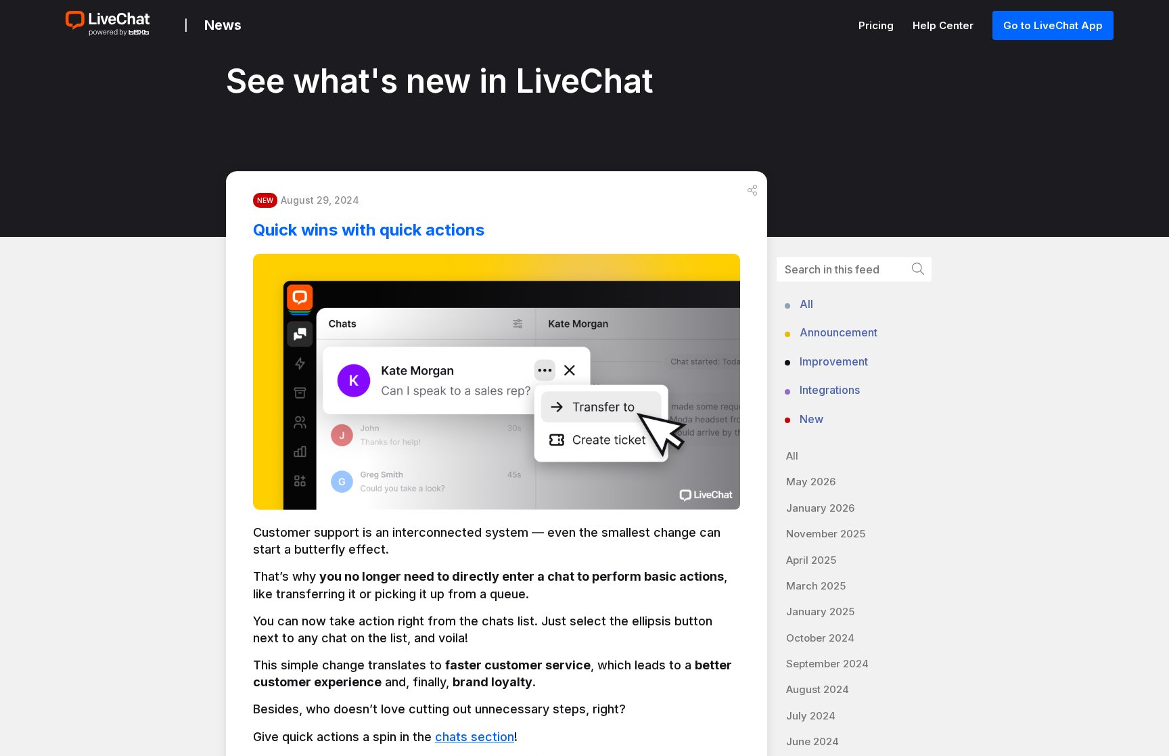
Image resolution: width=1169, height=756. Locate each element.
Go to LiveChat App (1053, 25)
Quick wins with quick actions (368, 230)
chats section (474, 737)
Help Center (944, 25)
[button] (752, 190)
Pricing (877, 25)
